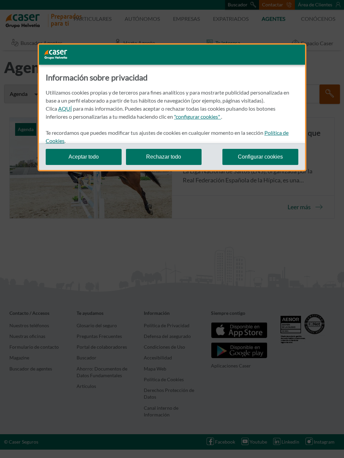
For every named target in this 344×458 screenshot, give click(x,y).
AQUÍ (65, 108)
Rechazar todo (163, 157)
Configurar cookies (260, 157)
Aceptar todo (84, 157)
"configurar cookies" (197, 116)
